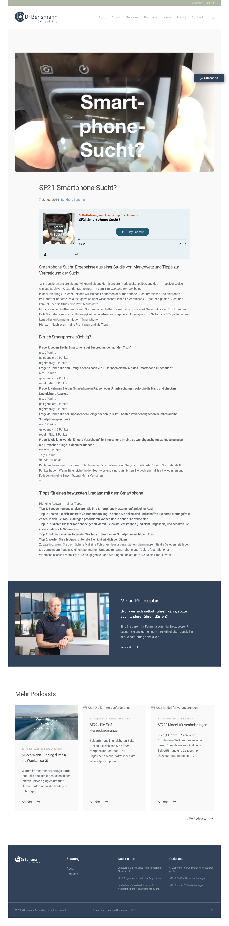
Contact (197, 17)
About (115, 17)
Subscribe (210, 78)
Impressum (123, 910)
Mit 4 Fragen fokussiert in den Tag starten (139, 878)
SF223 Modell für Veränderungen (186, 885)
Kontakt (125, 647)
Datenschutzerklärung (104, 910)
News (167, 17)
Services (132, 17)
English (210, 2)
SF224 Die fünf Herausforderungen (187, 878)
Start (102, 17)
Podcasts (150, 17)
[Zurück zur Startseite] (36, 17)
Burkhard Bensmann (74, 199)
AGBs (133, 910)
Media (181, 17)
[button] (212, 17)
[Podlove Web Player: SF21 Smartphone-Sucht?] (114, 234)
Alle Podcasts (196, 818)
